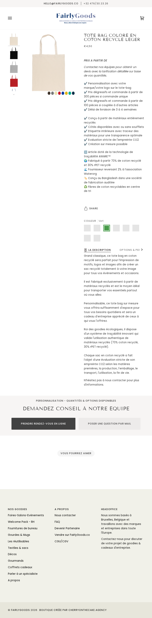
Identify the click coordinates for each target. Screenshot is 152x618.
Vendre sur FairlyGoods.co (72, 535)
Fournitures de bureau (22, 528)
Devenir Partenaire (67, 528)
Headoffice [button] (109, 509)
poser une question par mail (109, 423)
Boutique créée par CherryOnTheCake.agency (73, 610)
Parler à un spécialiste (23, 574)
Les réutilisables (18, 541)
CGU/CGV (61, 541)
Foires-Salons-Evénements (26, 515)
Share (93, 208)
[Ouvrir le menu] (14, 18)
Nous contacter (65, 515)
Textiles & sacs (18, 548)
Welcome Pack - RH (21, 522)
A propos (14, 580)
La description (99, 250)
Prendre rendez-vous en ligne (43, 423)
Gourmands (16, 561)
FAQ (57, 522)
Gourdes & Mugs (19, 535)
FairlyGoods (20, 610)
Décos (12, 554)
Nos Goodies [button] (17, 509)
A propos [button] (62, 509)
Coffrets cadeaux (20, 567)
